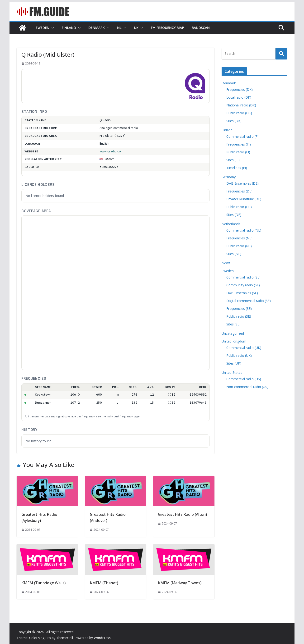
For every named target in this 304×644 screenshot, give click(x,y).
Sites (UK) (233, 363)
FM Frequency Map (167, 27)
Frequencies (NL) (239, 238)
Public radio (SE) (238, 316)
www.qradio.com (112, 151)
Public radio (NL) (239, 246)
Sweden (42, 27)
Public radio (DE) (239, 207)
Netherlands (231, 224)
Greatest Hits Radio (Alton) (182, 514)
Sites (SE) (233, 324)
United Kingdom (234, 341)
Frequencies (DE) (239, 191)
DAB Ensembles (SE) (242, 293)
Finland (69, 27)
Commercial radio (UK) (243, 347)
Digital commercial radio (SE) (248, 300)
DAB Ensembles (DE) (242, 183)
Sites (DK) (234, 121)
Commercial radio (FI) (243, 136)
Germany (229, 177)
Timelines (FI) (236, 167)
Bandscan (201, 27)
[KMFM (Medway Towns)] (183, 547)
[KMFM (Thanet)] (115, 547)
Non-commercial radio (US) (247, 386)
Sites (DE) (233, 214)
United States (232, 372)
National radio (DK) (241, 105)
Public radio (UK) (239, 355)
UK (136, 27)
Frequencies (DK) (239, 89)
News (226, 263)
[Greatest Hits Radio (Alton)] (183, 479)
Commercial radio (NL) (243, 230)
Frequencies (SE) (239, 308)
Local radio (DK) (238, 97)
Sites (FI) (233, 160)
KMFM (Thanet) (104, 582)
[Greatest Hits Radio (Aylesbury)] (47, 479)
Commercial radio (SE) (243, 277)
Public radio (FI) (238, 152)
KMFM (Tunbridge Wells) (43, 582)
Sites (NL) (233, 253)
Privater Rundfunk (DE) (243, 199)
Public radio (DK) (239, 113)
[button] (51, 27)
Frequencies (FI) (238, 144)
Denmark (96, 27)
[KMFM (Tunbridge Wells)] (47, 547)
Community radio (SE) (243, 285)
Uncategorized (233, 333)
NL (119, 27)
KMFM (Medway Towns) (179, 582)
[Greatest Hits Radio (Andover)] (115, 479)
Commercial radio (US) (243, 379)
